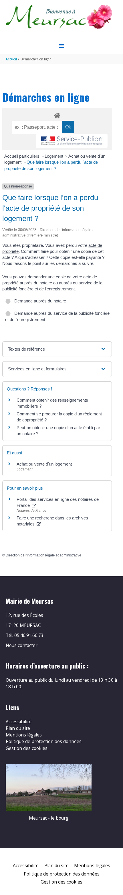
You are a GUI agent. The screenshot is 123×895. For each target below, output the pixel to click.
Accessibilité (18, 721)
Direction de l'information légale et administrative (43, 555)
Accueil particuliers (22, 156)
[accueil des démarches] (57, 114)
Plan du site (18, 728)
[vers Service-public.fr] (72, 141)
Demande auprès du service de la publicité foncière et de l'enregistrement (57, 316)
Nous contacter (21, 645)
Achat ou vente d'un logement (44, 464)
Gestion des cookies (26, 748)
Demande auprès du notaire (39, 300)
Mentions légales (24, 735)
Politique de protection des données (44, 741)
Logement (54, 156)
